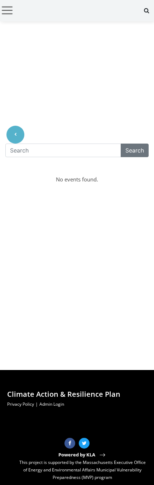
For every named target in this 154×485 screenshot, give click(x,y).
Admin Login (51, 404)
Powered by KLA (77, 454)
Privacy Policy (20, 404)
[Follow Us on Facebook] (69, 443)
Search (134, 150)
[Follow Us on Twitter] (84, 443)
